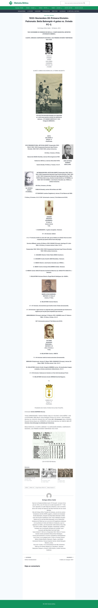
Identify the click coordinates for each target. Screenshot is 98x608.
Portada (52, 15)
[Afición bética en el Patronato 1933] (65, 473)
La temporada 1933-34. (30, 477)
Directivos (54, 11)
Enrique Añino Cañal (45, 28)
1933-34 (32, 487)
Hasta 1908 (19, 8)
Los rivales (62, 11)
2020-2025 (79, 8)
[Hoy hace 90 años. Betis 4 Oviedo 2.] (48, 473)
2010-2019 (68, 8)
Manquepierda (21, 11)
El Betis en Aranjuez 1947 (66, 558)
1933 (26, 487)
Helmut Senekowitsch (30, 558)
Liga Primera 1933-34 (41, 487)
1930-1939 (46, 15)
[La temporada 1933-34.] (32, 473)
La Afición (30, 11)
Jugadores (37, 11)
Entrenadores (46, 11)
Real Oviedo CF (51, 487)
